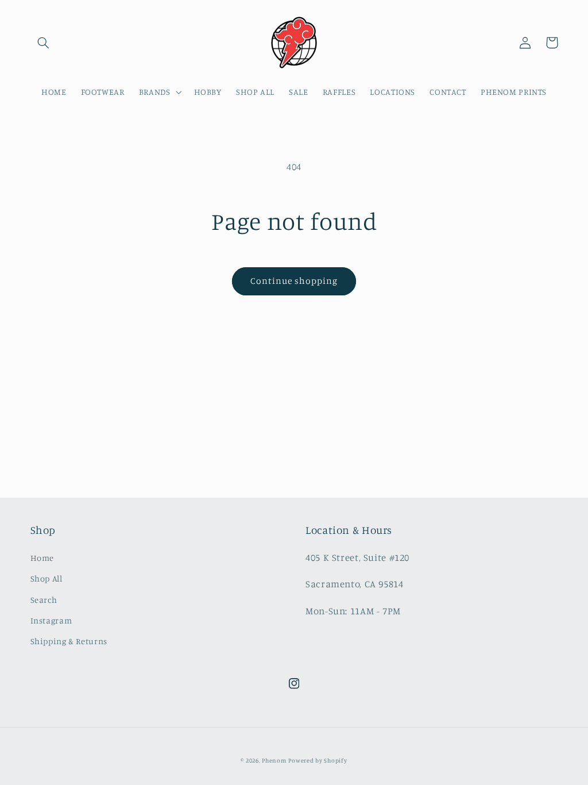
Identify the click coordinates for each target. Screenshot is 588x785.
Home (42, 558)
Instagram (51, 620)
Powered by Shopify (317, 760)
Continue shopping (294, 280)
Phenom (274, 760)
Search (43, 600)
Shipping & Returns (68, 641)
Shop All (46, 578)
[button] (43, 42)
